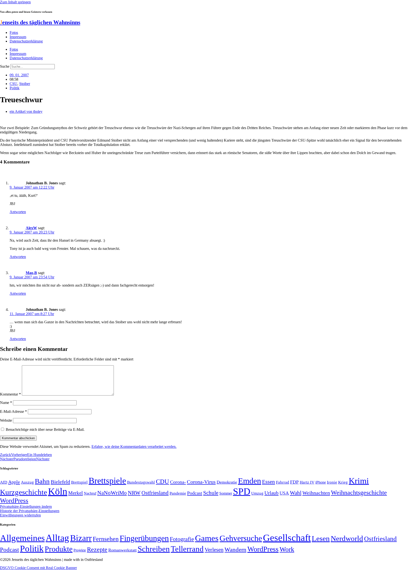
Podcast (194, 493)
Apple (14, 482)
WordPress (14, 500)
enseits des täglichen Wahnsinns (40, 22)
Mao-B (31, 273)
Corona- (178, 482)
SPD (241, 491)
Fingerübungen (144, 538)
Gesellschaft (287, 537)
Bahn (42, 481)
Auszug (27, 482)
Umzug (257, 493)
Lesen (321, 538)
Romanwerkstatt (122, 550)
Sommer (225, 493)
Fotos (14, 32)
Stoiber (24, 84)
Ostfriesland (155, 493)
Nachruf (90, 493)
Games (207, 538)
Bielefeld (60, 482)
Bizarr (81, 538)
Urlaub (271, 493)
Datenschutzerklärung (26, 41)
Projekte (79, 550)
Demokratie (227, 482)
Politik (14, 88)
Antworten (18, 212)
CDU (162, 481)
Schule (210, 493)
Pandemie (178, 493)
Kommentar (10, 394)
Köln (57, 491)
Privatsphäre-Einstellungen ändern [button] (26, 506)
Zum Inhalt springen (15, 2)
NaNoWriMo (112, 493)
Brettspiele (107, 481)
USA (284, 493)
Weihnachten (316, 493)
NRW (134, 493)
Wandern (235, 549)
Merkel (75, 493)
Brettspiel (79, 482)
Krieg (343, 482)
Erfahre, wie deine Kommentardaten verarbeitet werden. (134, 446)
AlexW (31, 228)
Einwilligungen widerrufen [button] (20, 515)
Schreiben (154, 549)
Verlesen (214, 549)
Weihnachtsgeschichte (359, 492)
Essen (268, 482)
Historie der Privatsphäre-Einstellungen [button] (29, 511)
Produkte (59, 549)
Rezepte (97, 549)
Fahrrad (282, 482)
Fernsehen (106, 538)
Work (287, 549)
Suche (4, 66)
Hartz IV (307, 482)
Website (6, 420)
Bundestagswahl (141, 482)
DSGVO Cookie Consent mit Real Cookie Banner (38, 568)
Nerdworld (347, 538)
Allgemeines (22, 538)
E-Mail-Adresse (13, 411)
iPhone (320, 482)
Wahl (295, 493)
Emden (249, 480)
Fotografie (182, 539)
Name (6, 403)
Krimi (359, 481)
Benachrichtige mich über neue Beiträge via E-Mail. (45, 429)
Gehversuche (241, 538)
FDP (294, 482)
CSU (13, 84)
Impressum (18, 37)
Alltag (57, 538)
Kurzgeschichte (23, 492)
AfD (3, 482)
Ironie (332, 482)
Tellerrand (187, 549)
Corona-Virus (201, 482)
